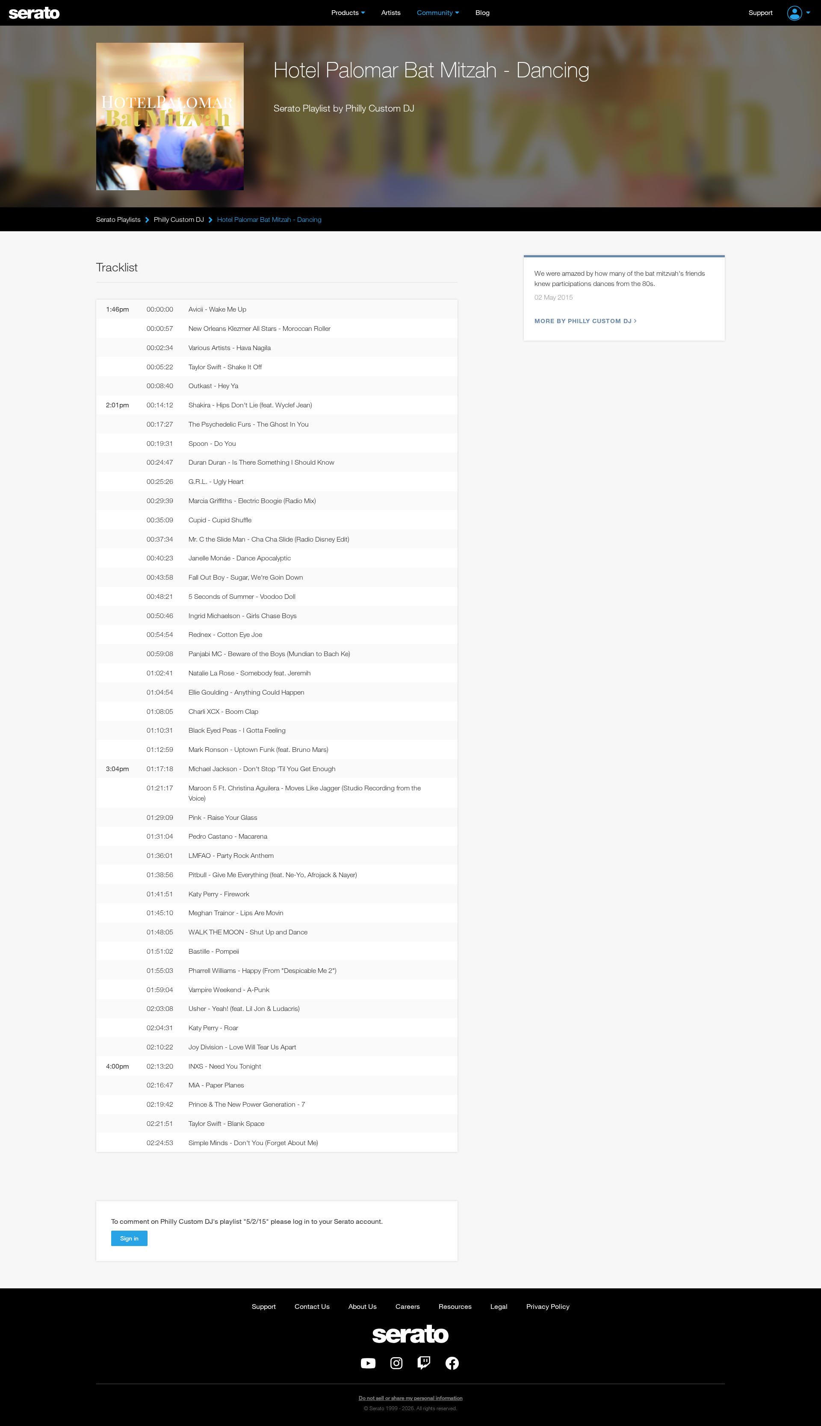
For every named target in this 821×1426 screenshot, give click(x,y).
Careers (408, 1306)
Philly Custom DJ (179, 219)
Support (761, 12)
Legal (499, 1306)
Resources (455, 1306)
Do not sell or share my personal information (411, 1398)
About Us (362, 1306)
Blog (482, 12)
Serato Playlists (118, 219)
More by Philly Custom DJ (583, 320)
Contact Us (312, 1306)
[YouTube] (368, 1366)
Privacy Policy (548, 1306)
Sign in (129, 1238)
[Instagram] (396, 1366)
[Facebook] (452, 1366)
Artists (391, 12)
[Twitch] (424, 1366)
